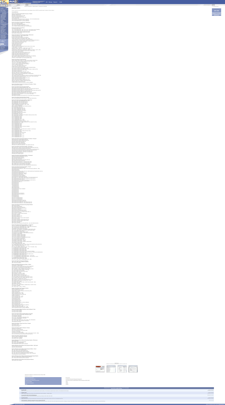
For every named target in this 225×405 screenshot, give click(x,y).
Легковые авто (3, 14)
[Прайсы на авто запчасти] (4, 40)
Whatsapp (50, 2)
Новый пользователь (28, 6)
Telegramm (55, 2)
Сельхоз (2, 28)
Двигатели (2, 30)
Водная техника (3, 22)
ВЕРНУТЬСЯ (216, 15)
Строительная (3, 19)
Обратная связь (23, 3)
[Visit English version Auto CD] (4, 7)
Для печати (3, 46)
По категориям (3, 11)
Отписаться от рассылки (43, 6)
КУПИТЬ (18, 3)
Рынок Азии (3, 35)
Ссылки (2, 48)
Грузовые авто (3, 15)
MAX (47, 2)
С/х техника (3, 18)
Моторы (2, 21)
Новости (13, 3)
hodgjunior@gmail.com (221, 404)
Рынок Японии (3, 37)
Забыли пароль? (35, 6)
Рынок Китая (3, 38)
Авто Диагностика (4, 33)
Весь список (3, 10)
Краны (2, 20)
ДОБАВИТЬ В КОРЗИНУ (216, 13)
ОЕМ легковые (3, 16)
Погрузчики (3, 17)
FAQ (16, 3)
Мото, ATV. (2, 31)
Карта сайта (3, 47)
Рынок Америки (3, 36)
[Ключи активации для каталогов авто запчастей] (4, 42)
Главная (10, 3)
